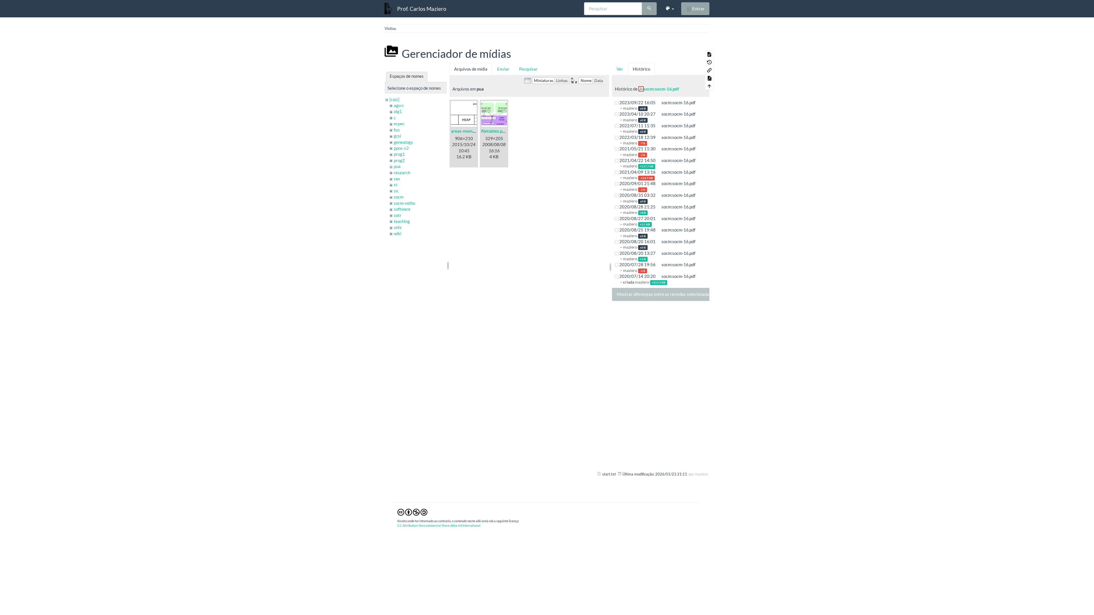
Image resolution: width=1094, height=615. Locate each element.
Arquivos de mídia (470, 68)
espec (399, 123)
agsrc (399, 105)
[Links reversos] (709, 70)
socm (398, 196)
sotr (397, 215)
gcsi (397, 135)
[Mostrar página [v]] (709, 54)
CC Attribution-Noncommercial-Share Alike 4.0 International (438, 525)
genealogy (403, 142)
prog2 (399, 160)
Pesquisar (528, 68)
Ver (620, 68)
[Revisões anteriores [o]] (709, 62)
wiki (397, 233)
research (402, 172)
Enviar (503, 68)
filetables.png (494, 131)
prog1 (399, 154)
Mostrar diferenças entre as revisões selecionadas (664, 294)
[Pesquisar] (649, 8)
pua (397, 166)
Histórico (641, 68)
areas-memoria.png (469, 131)
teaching (402, 221)
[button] (669, 8)
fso (396, 129)
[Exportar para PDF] (709, 78)
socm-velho (404, 203)
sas (397, 178)
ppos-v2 (401, 148)
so (396, 190)
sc (396, 184)
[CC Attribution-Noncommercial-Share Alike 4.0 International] (412, 512)
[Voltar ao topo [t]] (709, 86)
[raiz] (394, 99)
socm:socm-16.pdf (661, 88)
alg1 (398, 111)
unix (398, 227)
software (402, 209)
